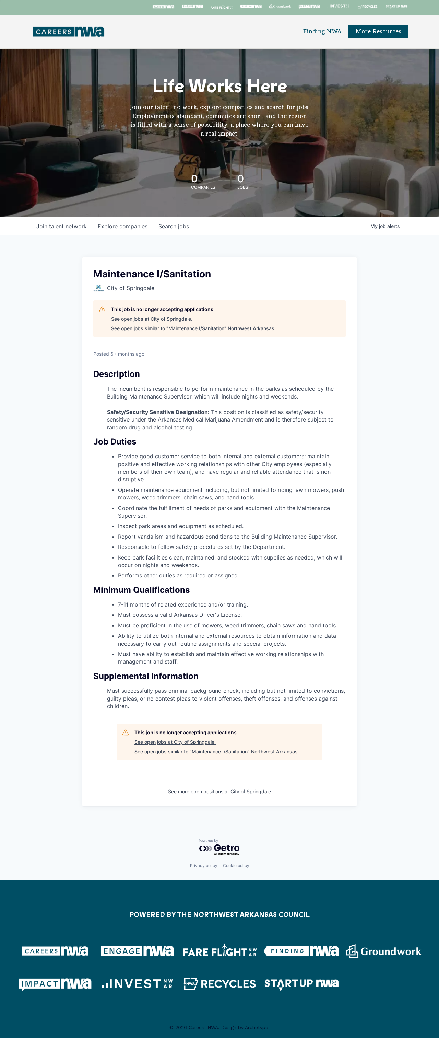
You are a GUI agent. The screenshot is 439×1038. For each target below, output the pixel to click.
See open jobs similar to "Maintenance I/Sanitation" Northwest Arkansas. (193, 328)
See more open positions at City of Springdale (219, 791)
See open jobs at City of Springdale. (151, 319)
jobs (173, 226)
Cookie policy (236, 865)
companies (122, 226)
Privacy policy (203, 865)
